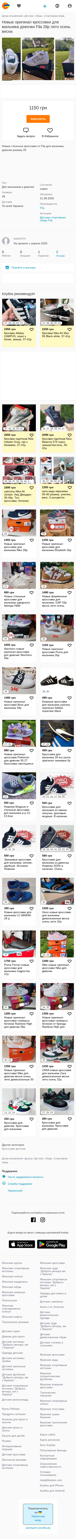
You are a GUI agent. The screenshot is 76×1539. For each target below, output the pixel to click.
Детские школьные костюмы (14, 1368)
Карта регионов (50, 1439)
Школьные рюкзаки (14, 1459)
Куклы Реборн (11, 1408)
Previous (2, 59)
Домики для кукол (13, 1336)
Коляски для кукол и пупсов (15, 1421)
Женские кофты (12, 1316)
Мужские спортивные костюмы (53, 1367)
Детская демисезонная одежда (49, 1314)
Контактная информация (48, 1457)
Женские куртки (12, 1262)
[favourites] (19, 6)
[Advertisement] (38, 91)
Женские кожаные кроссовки (13, 1294)
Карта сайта (47, 1434)
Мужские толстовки (52, 1409)
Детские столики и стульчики (51, 1344)
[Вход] (69, 6)
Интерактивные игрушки (12, 1448)
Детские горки (11, 1331)
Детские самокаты (51, 1301)
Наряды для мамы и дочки (53, 1295)
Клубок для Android (52, 1490)
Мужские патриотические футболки (50, 1376)
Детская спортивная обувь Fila (53, 219)
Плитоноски (9, 1300)
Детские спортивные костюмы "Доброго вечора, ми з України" (15, 1390)
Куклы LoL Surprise (52, 1306)
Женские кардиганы (14, 1281)
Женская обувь (11, 1286)
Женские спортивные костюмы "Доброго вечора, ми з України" (53, 1284)
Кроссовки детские (14, 1148)
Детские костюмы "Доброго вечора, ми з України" (15, 1344)
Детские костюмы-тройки (13, 1359)
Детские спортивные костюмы (15, 1466)
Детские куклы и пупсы (12, 1429)
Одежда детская (12, 1352)
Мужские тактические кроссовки (53, 1424)
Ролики (6, 1440)
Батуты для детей (13, 1435)
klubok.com (6, 6)
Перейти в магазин (23, 267)
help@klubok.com (51, 1480)
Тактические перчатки (48, 1394)
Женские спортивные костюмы (15, 1270)
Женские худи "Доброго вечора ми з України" (52, 1271)
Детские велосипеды (15, 1399)
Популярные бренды (53, 1450)
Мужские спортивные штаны (53, 1402)
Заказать (38, 118)
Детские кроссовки (14, 1454)
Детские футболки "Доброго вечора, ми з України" (15, 1377)
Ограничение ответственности (50, 1465)
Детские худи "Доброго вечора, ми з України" (53, 1326)
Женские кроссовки (52, 1262)
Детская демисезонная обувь (53, 1336)
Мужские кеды (49, 1359)
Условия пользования (48, 1473)
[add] (44, 6)
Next (73, 59)
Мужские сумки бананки (49, 1416)
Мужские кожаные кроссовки (51, 1386)
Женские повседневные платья (11, 1308)
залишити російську (38, 1527)
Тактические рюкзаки (15, 1322)
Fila (42, 207)
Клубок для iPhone (52, 1485)
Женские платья (12, 1276)
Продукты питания (14, 1414)
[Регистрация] (57, 6)
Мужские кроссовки (52, 1354)
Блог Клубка (47, 1445)
